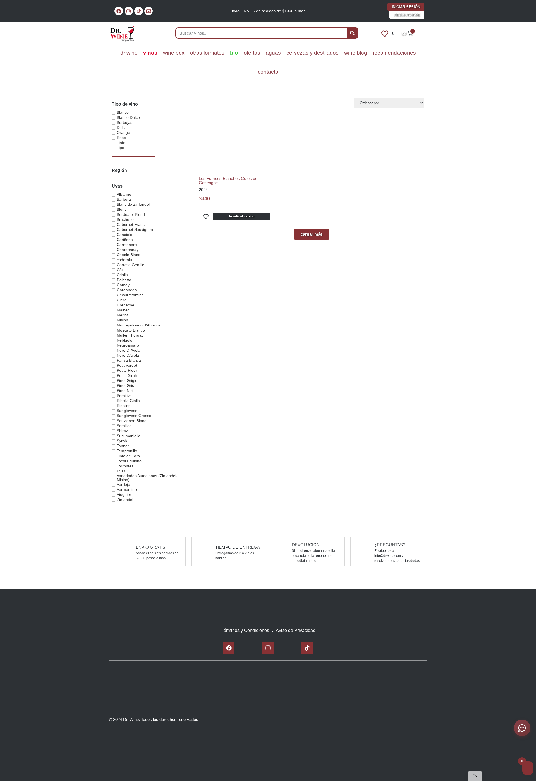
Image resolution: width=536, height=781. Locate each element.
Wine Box (174, 53)
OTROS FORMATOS (207, 53)
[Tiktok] (138, 11)
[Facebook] (118, 11)
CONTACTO (268, 72)
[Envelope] (148, 11)
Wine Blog (355, 53)
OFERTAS (252, 53)
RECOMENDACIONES (394, 53)
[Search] (352, 33)
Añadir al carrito (241, 216)
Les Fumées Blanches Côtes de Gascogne (228, 180)
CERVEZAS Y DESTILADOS (312, 53)
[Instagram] (129, 11)
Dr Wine (129, 53)
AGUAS (273, 53)
